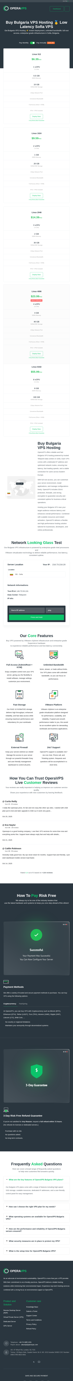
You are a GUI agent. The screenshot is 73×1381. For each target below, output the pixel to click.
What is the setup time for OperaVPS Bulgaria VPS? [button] (29, 1234)
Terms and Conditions (33, 1303)
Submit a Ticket (31, 1295)
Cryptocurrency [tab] (9, 990)
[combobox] (36, 565)
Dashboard (56, 9)
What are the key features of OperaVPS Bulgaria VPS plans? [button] (33, 1165)
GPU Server (7, 1306)
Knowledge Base (32, 1290)
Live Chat (65, 1)
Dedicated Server (9, 1301)
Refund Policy (31, 1312)
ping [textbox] (49, 601)
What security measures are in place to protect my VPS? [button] (31, 1224)
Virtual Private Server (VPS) (13, 1297)
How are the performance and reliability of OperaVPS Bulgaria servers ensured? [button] (35, 1213)
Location (11, 561)
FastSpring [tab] (21, 990)
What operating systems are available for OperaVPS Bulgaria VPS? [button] (35, 1202)
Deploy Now (36, 116)
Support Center (31, 1299)
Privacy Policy (31, 1308)
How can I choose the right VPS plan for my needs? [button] (29, 1192)
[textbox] (16, 565)
